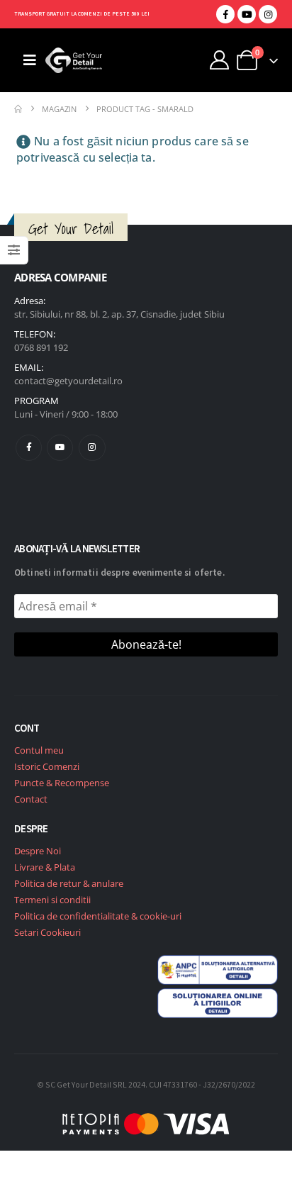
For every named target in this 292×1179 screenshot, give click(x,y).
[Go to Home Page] (18, 109)
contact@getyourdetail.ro (68, 380)
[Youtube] (246, 14)
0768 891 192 (41, 347)
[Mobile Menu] (29, 60)
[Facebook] (225, 14)
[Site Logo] (73, 60)
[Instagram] (268, 14)
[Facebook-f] (29, 448)
